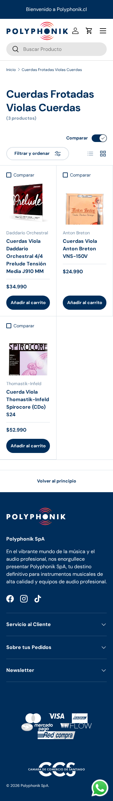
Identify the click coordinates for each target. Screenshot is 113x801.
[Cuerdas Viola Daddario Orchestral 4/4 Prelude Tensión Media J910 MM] (28, 203)
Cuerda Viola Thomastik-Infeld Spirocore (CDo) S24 (27, 403)
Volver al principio (56, 481)
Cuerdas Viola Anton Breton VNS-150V (80, 248)
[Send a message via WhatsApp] (100, 788)
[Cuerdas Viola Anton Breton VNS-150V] (84, 203)
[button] (89, 31)
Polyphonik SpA (34, 785)
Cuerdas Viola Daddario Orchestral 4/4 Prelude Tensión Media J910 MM (26, 256)
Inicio (11, 70)
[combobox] (56, 49)
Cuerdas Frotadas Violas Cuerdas (52, 70)
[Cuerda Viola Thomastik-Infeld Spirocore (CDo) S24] (28, 353)
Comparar (77, 138)
